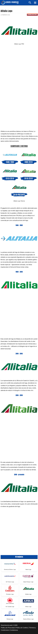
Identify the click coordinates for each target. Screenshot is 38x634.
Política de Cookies (22, 627)
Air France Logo (10, 582)
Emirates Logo (10, 594)
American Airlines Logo (10, 569)
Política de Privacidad (8, 627)
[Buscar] (30, 3)
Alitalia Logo (28, 594)
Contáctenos (14, 630)
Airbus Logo (28, 606)
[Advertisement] (19, 68)
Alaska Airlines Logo (28, 619)
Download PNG (32, 14)
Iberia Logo (28, 569)
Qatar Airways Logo (28, 582)
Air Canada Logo (10, 606)
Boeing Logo (10, 619)
